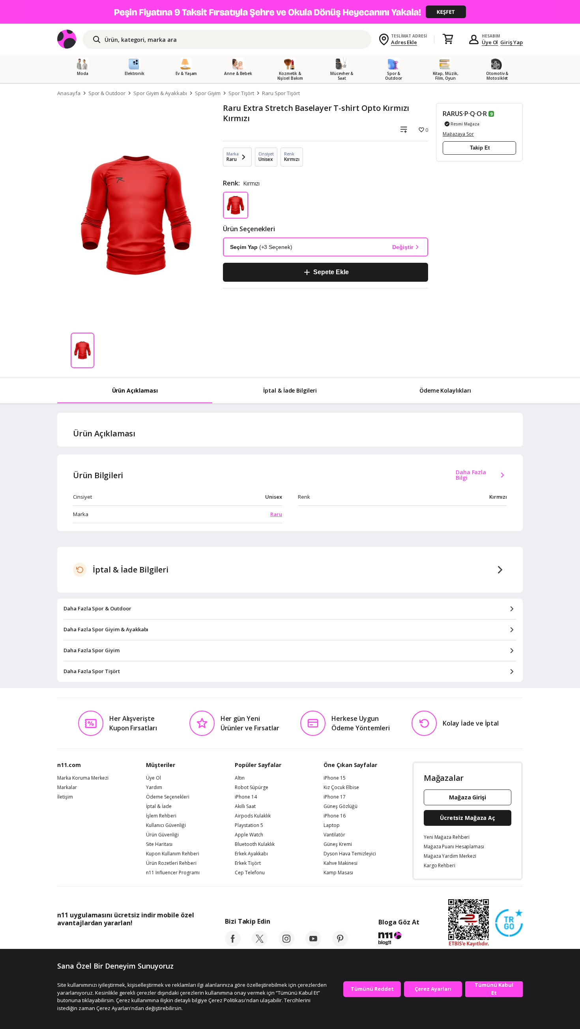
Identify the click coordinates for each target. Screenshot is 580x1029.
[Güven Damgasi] (509, 923)
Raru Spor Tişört (281, 93)
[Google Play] (130, 940)
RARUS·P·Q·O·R (465, 114)
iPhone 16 (335, 816)
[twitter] (260, 944)
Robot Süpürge (251, 787)
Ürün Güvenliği (162, 835)
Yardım (154, 787)
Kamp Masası (338, 873)
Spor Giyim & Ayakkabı (160, 93)
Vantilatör (334, 835)
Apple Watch (249, 835)
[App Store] (81, 940)
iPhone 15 (335, 778)
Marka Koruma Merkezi (83, 778)
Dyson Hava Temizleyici (350, 854)
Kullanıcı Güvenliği (166, 825)
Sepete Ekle (330, 272)
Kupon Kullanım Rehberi (172, 854)
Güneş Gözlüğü (340, 806)
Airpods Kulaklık (253, 816)
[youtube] (313, 944)
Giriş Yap (511, 42)
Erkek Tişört (248, 863)
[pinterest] (340, 944)
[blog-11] (398, 939)
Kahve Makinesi (340, 863)
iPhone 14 (246, 797)
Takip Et (480, 148)
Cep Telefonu (250, 873)
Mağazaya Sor (458, 134)
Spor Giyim (208, 93)
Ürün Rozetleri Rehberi (171, 863)
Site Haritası (159, 844)
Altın (240, 778)
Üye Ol (490, 42)
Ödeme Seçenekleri (167, 797)
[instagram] (286, 944)
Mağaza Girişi (467, 797)
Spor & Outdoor (106, 93)
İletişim (65, 797)
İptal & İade (159, 806)
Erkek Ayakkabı (251, 854)
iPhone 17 (335, 797)
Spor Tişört (241, 93)
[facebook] (233, 944)
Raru (276, 514)
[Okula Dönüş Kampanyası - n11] (290, 12)
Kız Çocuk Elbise (341, 787)
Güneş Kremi (338, 844)
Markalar (67, 787)
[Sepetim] (448, 39)
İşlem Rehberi (161, 816)
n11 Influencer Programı (173, 873)
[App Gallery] (176, 940)
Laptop (332, 825)
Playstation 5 (249, 825)
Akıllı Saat (245, 806)
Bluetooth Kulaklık (255, 844)
